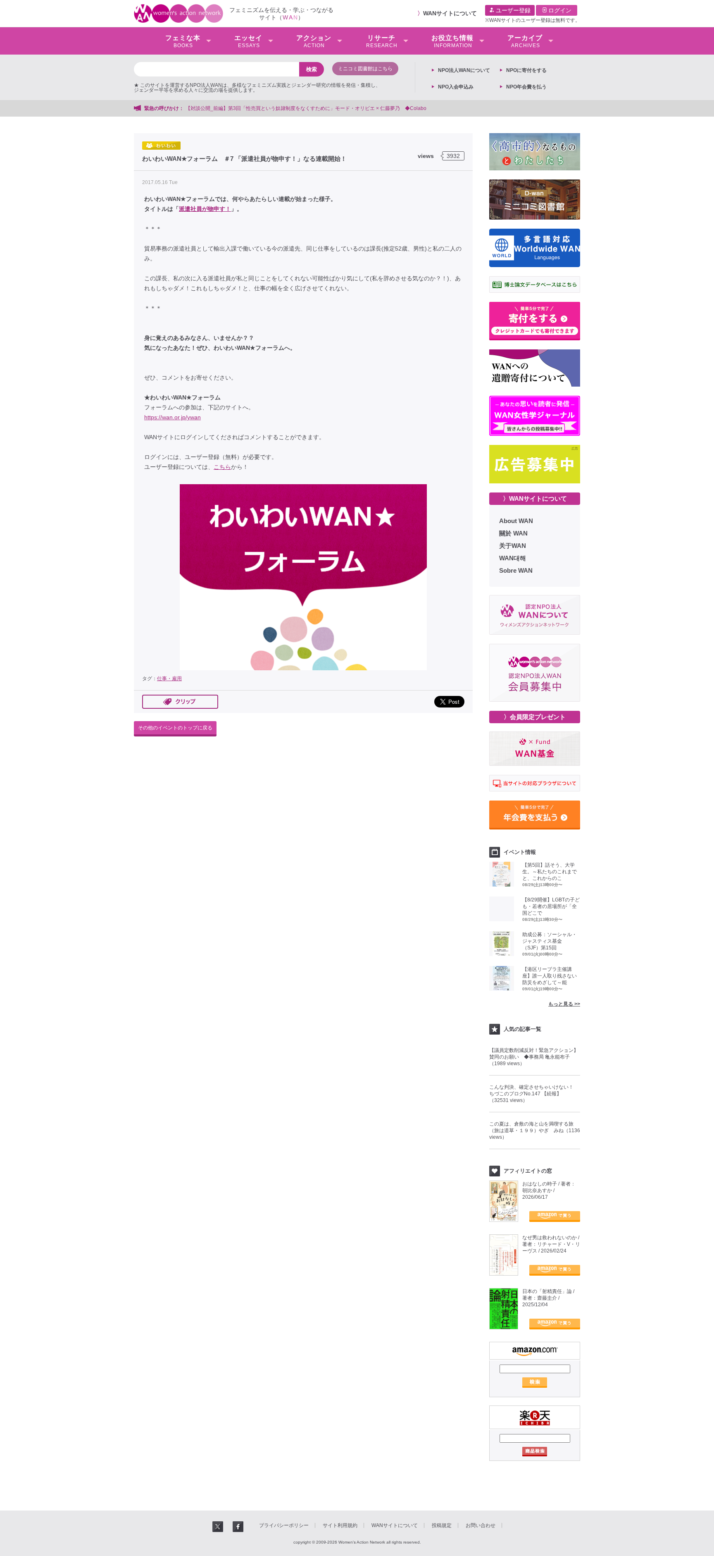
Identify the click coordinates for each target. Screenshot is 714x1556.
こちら (222, 467)
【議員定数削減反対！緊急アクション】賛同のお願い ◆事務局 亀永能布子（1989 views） (533, 1056)
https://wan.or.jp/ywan (172, 417)
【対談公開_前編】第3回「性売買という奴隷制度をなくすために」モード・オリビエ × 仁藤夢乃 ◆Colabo (306, 108)
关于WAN (512, 545)
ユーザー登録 (512, 10)
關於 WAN (513, 533)
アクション (313, 41)
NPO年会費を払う (526, 87)
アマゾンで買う (554, 1216)
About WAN (516, 520)
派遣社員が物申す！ (205, 209)
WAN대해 (512, 558)
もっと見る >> (564, 1004)
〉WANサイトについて (535, 498)
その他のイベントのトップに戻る (175, 728)
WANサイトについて (450, 13)
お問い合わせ (480, 1525)
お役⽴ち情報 (452, 41)
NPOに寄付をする (526, 70)
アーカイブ (525, 41)
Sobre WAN (516, 570)
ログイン (559, 10)
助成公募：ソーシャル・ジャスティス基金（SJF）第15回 (549, 941)
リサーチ (381, 41)
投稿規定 (442, 1525)
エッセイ (248, 41)
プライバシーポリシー (284, 1525)
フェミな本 (182, 41)
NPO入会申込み (456, 87)
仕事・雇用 (169, 678)
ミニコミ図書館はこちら (365, 69)
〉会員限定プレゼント (535, 716)
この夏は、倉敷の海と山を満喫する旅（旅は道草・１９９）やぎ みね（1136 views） (534, 1130)
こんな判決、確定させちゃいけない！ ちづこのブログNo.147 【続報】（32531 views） (533, 1093)
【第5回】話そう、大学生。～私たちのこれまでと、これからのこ (549, 871)
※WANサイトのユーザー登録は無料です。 (532, 20)
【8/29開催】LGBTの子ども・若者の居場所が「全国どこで (551, 906)
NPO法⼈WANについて (464, 70)
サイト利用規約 (340, 1525)
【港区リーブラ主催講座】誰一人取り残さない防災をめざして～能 (549, 975)
